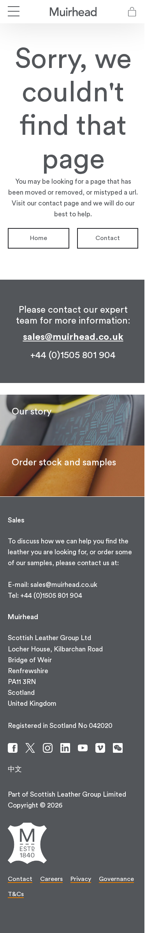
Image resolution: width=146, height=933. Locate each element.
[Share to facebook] (13, 748)
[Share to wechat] (118, 748)
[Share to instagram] (48, 748)
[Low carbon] (73, 420)
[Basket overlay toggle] (132, 12)
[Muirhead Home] (73, 11)
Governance (116, 879)
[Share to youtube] (83, 748)
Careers (51, 879)
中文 (15, 769)
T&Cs (16, 894)
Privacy (80, 879)
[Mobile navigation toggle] (13, 11)
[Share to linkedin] (65, 748)
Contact (107, 238)
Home (38, 238)
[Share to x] (30, 748)
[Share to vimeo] (100, 748)
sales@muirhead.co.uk (73, 337)
